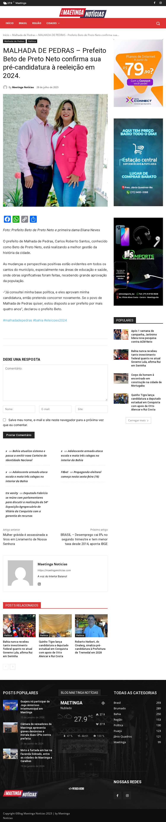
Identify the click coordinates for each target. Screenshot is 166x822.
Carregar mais (137, 420)
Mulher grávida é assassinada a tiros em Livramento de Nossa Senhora (25, 539)
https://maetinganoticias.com (54, 570)
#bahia (37, 320)
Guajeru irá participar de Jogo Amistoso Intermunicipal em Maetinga (35, 707)
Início (6, 35)
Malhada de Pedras (23, 35)
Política (32, 41)
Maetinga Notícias (23, 87)
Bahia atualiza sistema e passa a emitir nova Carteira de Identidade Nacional (26, 455)
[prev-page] (5, 667)
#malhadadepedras (17, 320)
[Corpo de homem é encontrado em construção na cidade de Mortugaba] (121, 378)
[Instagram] (160, 3)
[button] (158, 23)
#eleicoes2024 (55, 320)
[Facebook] (154, 3)
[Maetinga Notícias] (6, 87)
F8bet (64, 472)
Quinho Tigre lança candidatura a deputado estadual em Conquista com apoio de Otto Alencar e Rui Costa (54, 649)
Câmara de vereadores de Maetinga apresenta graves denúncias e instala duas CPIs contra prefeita (36, 731)
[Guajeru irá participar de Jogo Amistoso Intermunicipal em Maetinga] (10, 705)
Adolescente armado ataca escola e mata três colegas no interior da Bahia (82, 455)
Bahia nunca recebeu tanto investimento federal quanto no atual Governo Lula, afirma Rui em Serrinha (17, 649)
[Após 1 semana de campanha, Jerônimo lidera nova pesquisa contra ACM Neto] (121, 334)
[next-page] (12, 667)
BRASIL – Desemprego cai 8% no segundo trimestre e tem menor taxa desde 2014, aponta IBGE (84, 539)
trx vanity (12, 493)
